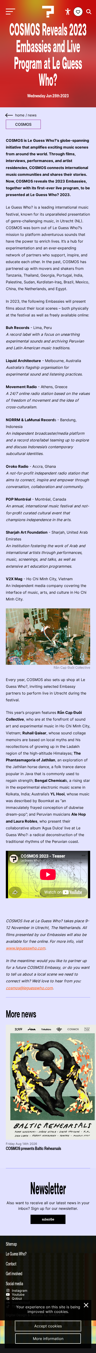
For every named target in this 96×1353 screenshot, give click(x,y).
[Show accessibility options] (68, 11)
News (32, 115)
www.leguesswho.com (25, 948)
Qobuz (16, 1298)
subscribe (48, 1219)
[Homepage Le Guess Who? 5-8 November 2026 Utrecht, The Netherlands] (48, 11)
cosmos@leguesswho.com (29, 988)
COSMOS (23, 124)
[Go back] (9, 115)
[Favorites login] (78, 11)
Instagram (19, 1290)
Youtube (17, 1294)
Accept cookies (48, 1326)
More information (48, 1338)
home (19, 115)
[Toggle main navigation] (9, 12)
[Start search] (88, 12)
